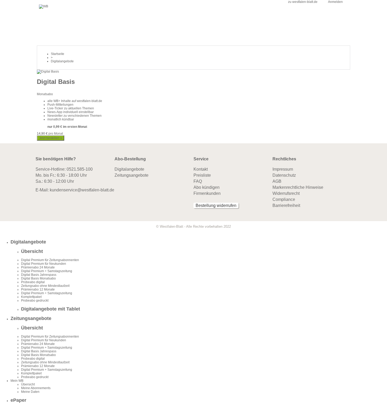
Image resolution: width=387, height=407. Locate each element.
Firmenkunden (207, 193)
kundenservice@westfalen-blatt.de (82, 190)
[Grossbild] (48, 71)
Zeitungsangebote (131, 175)
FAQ (198, 181)
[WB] (43, 6)
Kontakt (201, 169)
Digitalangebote (129, 169)
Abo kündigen (207, 187)
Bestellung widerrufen (216, 205)
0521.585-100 (80, 169)
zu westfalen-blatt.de (302, 2)
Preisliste (202, 175)
